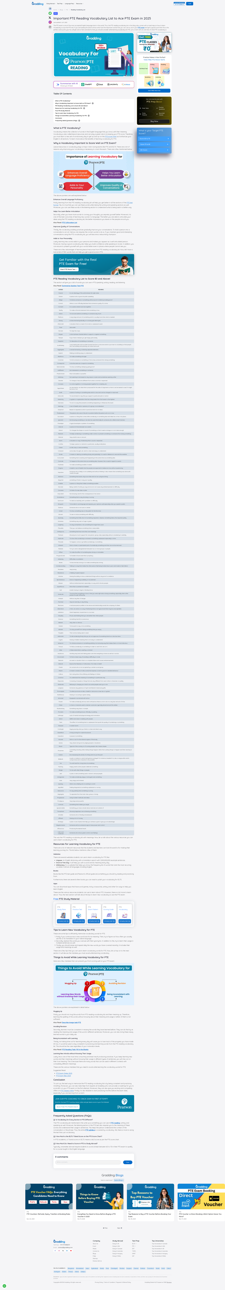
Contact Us (96, 1251)
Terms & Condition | (109, 1282)
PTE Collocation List (69, 223)
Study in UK (115, 1244)
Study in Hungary (117, 1253)
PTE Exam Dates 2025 (64, 1073)
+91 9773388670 (65, 1245)
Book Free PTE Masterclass (67, 1107)
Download (62, 921)
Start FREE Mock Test (154, 90)
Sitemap (95, 1258)
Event (94, 1246)
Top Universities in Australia (160, 1251)
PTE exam (141, 27)
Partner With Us (97, 1261)
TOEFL (134, 1251)
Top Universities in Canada (159, 1244)
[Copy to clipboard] (50, 26)
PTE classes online (67, 1091)
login (189, 3)
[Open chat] (4, 1285)
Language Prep (69, 3)
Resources (79, 3)
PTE (55, 13)
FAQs (94, 1256)
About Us (95, 1244)
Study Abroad (50, 3)
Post (127, 1162)
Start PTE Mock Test (67, 269)
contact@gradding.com (65, 1247)
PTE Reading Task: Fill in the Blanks (75, 1050)
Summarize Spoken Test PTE (73, 286)
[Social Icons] (55, 1250)
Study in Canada (117, 1248)
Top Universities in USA (158, 1246)
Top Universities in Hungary (160, 1253)
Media (94, 1248)
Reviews (169, 1282)
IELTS (133, 1244)
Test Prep (59, 3)
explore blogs (118, 1180)
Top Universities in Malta (159, 1256)
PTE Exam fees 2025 (63, 1076)
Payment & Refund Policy (123, 1282)
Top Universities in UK (158, 1248)
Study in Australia (117, 1251)
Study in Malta (116, 1256)
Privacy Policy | (99, 1282)
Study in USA (116, 1246)
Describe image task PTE (71, 1022)
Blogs (94, 1253)
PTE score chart (111, 136)
